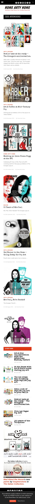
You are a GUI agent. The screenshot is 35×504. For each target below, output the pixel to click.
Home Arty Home (19, 69)
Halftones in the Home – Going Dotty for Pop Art (15, 254)
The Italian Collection (14, 484)
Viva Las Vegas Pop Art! (21, 412)
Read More (21, 501)
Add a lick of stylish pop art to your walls (22, 390)
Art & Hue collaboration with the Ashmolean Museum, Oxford (22, 356)
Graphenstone (19, 482)
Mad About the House (14, 479)
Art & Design (8, 51)
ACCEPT (12, 501)
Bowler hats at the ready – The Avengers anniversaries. (17, 55)
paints (6, 482)
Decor (6, 205)
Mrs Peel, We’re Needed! (14, 300)
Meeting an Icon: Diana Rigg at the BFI (17, 157)
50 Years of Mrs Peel (13, 207)
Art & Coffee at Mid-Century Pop (17, 108)
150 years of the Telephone (22, 422)
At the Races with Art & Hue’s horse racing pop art (22, 368)
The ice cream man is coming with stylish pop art (22, 379)
